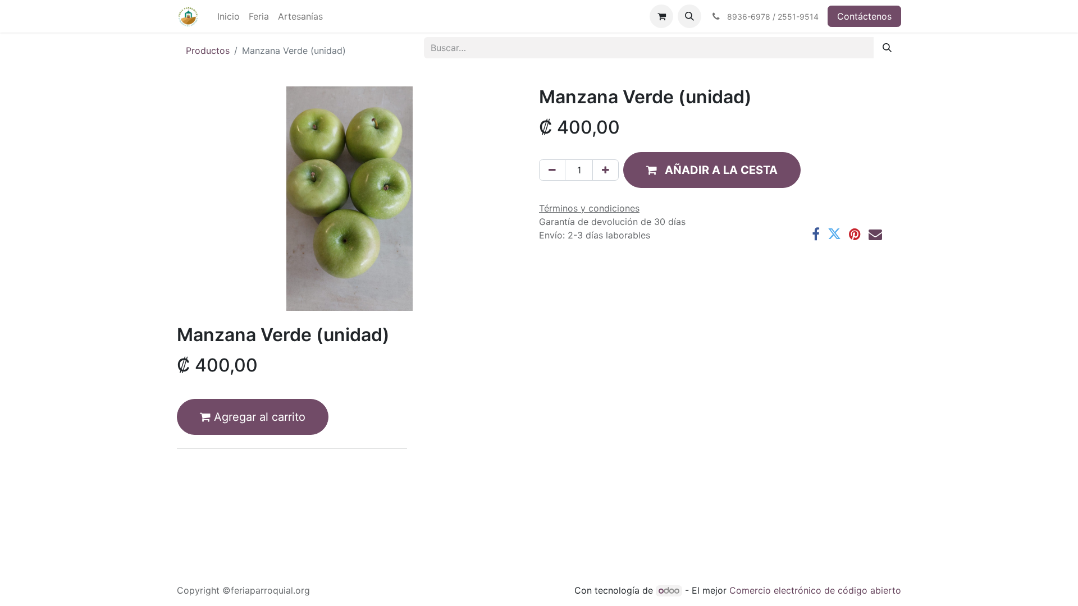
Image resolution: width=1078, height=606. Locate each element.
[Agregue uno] (605, 170)
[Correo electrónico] (875, 234)
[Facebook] (816, 234)
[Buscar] (887, 47)
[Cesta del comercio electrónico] (661, 16)
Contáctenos (864, 16)
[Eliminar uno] (552, 170)
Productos (208, 50)
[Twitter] (834, 234)
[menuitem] (228, 16)
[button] (689, 16)
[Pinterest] (855, 234)
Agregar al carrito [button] (258, 417)
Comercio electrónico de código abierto (815, 590)
